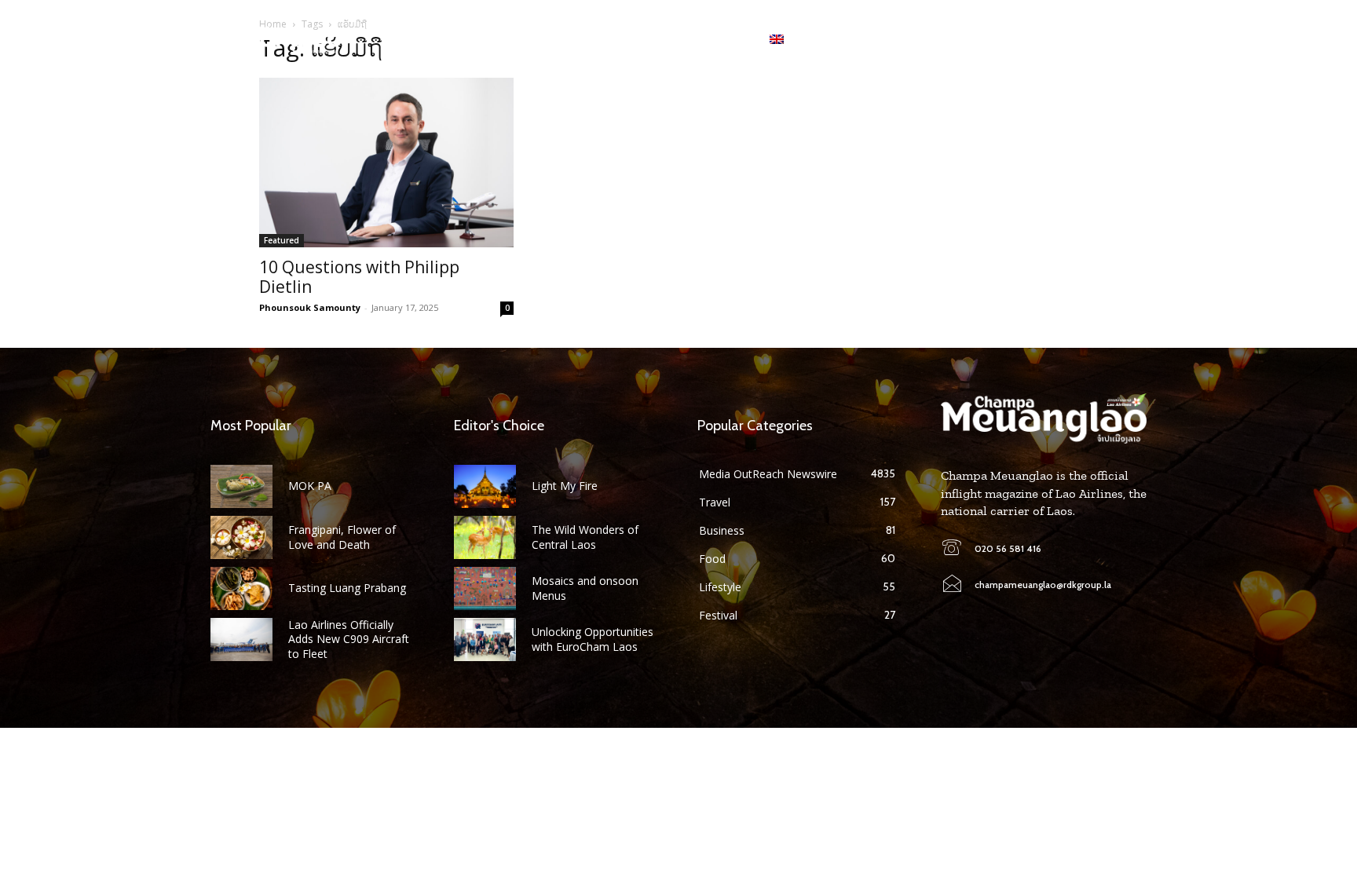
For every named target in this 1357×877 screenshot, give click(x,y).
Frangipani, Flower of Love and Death (342, 536)
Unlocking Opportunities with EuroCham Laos (592, 638)
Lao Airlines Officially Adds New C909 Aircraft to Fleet (348, 638)
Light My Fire (565, 485)
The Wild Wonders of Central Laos (585, 536)
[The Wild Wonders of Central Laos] (485, 537)
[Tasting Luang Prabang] (241, 588)
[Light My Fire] (485, 486)
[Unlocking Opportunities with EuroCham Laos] (485, 639)
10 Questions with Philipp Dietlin (359, 277)
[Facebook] (1043, 39)
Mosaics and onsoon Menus (585, 587)
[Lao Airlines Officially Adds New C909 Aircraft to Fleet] (241, 639)
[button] (1134, 39)
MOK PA (309, 485)
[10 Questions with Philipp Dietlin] (386, 162)
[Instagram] (1068, 39)
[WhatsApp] (1093, 39)
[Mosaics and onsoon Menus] (485, 588)
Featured (281, 240)
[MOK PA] (241, 486)
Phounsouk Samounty (309, 307)
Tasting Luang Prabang (347, 587)
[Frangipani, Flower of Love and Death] (241, 537)
